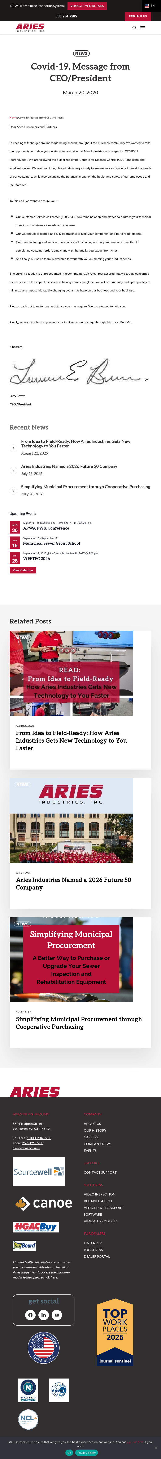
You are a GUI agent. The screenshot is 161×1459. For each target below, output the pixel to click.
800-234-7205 (66, 16)
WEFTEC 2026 (36, 559)
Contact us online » (26, 1148)
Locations (93, 1250)
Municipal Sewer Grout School (51, 543)
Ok (69, 1452)
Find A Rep (93, 1243)
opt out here (135, 1442)
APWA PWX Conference (46, 528)
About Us (92, 1124)
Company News (98, 1144)
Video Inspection (100, 1194)
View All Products (101, 1221)
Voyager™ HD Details (87, 6)
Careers (91, 1137)
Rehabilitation (98, 1201)
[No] (156, 1448)
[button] (142, 28)
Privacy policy (86, 1452)
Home (13, 117)
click (50, 1277)
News (81, 53)
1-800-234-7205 (39, 1138)
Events (90, 1150)
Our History (95, 1130)
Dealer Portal (97, 1256)
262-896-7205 (32, 1143)
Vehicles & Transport (103, 1208)
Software (93, 1214)
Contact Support (100, 1172)
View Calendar (23, 570)
